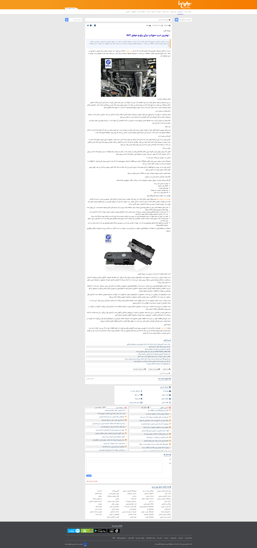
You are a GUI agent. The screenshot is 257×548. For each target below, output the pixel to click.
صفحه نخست (187, 12)
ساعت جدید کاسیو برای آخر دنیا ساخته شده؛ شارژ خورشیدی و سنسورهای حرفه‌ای (148, 344)
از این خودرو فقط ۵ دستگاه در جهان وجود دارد (156, 434)
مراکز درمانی (167, 501)
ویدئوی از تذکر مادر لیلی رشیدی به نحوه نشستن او (154, 424)
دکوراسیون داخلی (114, 507)
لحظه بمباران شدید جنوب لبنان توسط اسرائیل (156, 441)
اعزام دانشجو (98, 493)
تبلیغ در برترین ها (140, 538)
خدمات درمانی (150, 496)
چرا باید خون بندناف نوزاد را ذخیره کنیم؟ (159, 347)
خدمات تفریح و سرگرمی (95, 501)
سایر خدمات (98, 514)
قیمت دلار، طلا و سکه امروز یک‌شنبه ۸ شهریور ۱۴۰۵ (111, 414)
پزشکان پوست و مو (148, 491)
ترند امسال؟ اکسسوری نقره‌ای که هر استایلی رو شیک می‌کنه (154, 354)
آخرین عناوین (164, 407)
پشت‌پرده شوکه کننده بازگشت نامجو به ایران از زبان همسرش (108, 424)
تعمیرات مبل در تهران (113, 501)
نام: (170, 459)
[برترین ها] (184, 5)
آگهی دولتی (131, 538)
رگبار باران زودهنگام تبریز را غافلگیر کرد (158, 410)
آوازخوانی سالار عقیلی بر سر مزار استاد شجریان (111, 417)
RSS (114, 538)
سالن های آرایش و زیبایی (164, 491)
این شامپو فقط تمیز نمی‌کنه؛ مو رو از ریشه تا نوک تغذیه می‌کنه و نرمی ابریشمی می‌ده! (147, 359)
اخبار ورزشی (173, 12)
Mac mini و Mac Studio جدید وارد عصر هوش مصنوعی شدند (153, 352)
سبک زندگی (166, 12)
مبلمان (117, 499)
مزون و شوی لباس (114, 493)
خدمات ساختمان (114, 512)
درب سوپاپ (129, 51)
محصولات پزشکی (149, 493)
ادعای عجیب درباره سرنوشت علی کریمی (114, 443)
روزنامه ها (165, 391)
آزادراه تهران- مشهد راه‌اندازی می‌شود (115, 410)
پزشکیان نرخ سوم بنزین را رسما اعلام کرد (113, 447)
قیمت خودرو (165, 395)
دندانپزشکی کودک (166, 512)
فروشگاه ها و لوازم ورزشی (146, 507)
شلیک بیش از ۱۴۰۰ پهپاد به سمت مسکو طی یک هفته (154, 421)
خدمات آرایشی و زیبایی (164, 496)
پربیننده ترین (119, 407)
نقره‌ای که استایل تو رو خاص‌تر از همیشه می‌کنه (157, 349)
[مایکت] (73, 531)
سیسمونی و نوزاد (97, 499)
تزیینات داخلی (115, 509)
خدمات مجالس (132, 514)
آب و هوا (137, 395)
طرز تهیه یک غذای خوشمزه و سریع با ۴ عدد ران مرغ (154, 417)
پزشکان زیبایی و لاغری (165, 514)
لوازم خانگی (99, 507)
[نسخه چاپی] (88, 25)
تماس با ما (159, 538)
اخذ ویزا (100, 491)
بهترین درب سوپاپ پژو (163, 199)
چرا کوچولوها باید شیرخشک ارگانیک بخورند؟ (158, 364)
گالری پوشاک (115, 491)
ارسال (89, 475)
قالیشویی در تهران (114, 514)
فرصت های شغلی (150, 538)
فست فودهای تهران (131, 504)
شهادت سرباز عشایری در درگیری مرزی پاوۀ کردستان (155, 431)
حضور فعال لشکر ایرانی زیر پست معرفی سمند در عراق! (154, 444)
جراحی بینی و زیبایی (165, 517)
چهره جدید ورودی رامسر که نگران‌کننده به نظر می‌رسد (110, 430)
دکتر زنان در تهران (166, 507)
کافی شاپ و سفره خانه (130, 507)
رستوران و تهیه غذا (131, 501)
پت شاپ (151, 501)
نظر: (170, 463)
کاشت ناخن (168, 493)
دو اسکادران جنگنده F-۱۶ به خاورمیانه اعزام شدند (112, 450)
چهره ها (159, 12)
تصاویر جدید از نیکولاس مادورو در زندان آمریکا (155, 427)
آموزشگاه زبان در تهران (147, 512)
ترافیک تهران (165, 399)
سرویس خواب (115, 504)
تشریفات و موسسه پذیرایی (129, 512)
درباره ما (166, 538)
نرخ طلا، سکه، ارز (135, 391)
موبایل (100, 504)
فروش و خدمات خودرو (96, 512)
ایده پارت (163, 328)
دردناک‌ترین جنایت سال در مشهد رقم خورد (112, 420)
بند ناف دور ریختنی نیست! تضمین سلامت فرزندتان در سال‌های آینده (152, 361)
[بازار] (87, 531)
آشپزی (154, 12)
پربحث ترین (98, 407)
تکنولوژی (134, 12)
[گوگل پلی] (100, 531)
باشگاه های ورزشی (149, 504)
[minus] (90, 25)
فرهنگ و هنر (141, 12)
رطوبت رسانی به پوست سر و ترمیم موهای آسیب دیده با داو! (154, 356)
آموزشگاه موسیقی (149, 514)
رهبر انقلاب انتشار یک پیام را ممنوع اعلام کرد (113, 427)
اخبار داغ (144, 407)
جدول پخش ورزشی (134, 402)
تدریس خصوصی (131, 493)
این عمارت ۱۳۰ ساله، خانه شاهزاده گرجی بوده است (155, 451)
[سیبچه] (113, 531)
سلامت (148, 12)
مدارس (134, 496)
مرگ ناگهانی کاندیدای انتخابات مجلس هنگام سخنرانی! (109, 433)
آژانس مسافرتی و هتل (113, 517)
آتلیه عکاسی (133, 517)
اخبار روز (180, 12)
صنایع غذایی (133, 509)
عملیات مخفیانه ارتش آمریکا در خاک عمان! (113, 437)
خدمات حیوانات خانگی (148, 499)
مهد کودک (133, 499)
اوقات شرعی (165, 402)
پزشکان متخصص (166, 504)
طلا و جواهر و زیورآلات (113, 496)
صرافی (100, 496)
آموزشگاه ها (150, 509)
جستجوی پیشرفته (121, 538)
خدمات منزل (98, 509)
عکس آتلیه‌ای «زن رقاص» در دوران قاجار (157, 437)
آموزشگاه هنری (149, 517)
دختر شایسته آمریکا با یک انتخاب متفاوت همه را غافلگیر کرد (108, 440)
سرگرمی (128, 12)
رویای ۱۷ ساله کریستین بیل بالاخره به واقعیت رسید (155, 448)
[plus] (95, 25)
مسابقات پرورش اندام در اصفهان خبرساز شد (157, 414)
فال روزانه (137, 399)
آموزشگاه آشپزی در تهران (129, 491)
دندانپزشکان (167, 509)
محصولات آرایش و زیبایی (164, 499)
